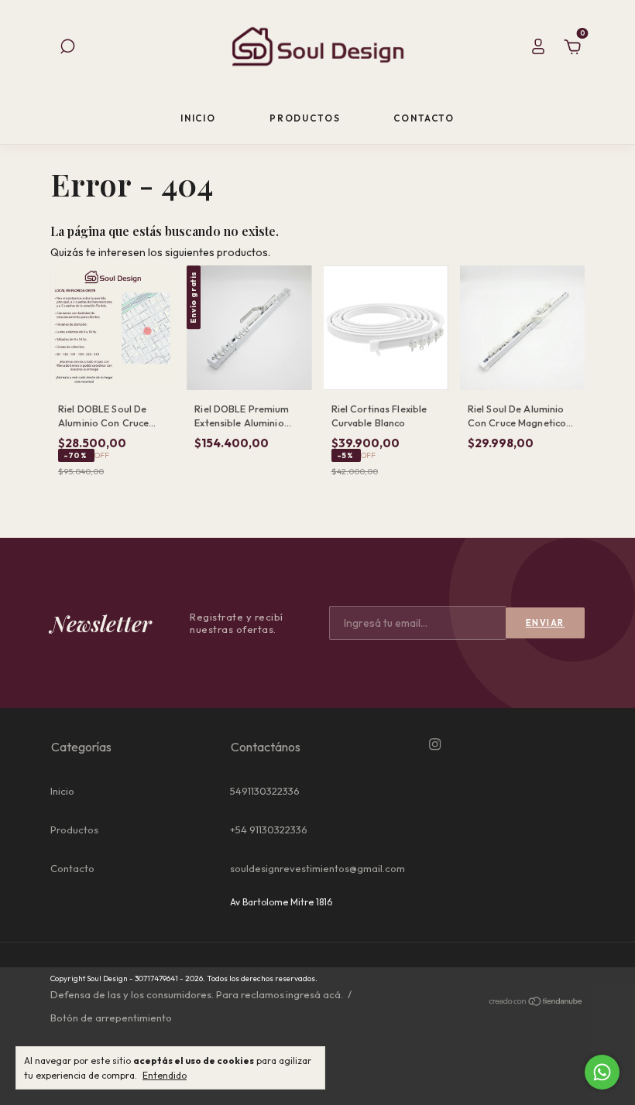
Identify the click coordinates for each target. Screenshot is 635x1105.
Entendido (164, 1075)
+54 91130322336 (268, 829)
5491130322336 (265, 791)
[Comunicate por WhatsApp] (602, 1072)
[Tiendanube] (536, 1003)
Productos (305, 118)
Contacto (424, 118)
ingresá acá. (314, 994)
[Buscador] (67, 48)
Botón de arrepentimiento (111, 1017)
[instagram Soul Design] (434, 744)
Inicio (198, 118)
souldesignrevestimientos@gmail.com (317, 868)
